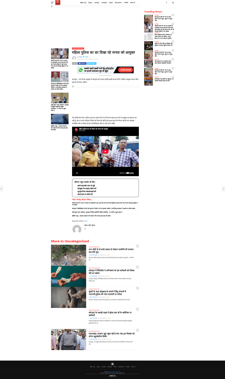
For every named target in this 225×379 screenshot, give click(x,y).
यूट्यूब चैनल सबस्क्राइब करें (86, 191)
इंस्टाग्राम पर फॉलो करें (84, 194)
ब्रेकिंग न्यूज (83, 3)
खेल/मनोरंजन (118, 3)
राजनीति (126, 3)
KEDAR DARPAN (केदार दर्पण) (114, 371)
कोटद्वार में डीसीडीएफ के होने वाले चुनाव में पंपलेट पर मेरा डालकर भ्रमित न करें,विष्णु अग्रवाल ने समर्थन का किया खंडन (60, 86)
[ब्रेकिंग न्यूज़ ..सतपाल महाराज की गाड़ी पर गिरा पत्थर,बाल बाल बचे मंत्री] (60, 124)
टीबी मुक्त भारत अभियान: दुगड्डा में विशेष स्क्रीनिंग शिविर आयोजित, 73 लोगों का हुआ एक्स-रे (60, 107)
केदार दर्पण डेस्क (83, 57)
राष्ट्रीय (111, 3)
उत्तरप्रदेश (104, 3)
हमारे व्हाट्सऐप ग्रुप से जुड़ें (85, 185)
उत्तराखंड (96, 3)
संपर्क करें (132, 3)
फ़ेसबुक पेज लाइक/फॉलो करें (86, 188)
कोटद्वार (90, 3)
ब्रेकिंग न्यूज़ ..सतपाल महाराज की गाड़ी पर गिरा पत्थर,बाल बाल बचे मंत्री (59, 128)
